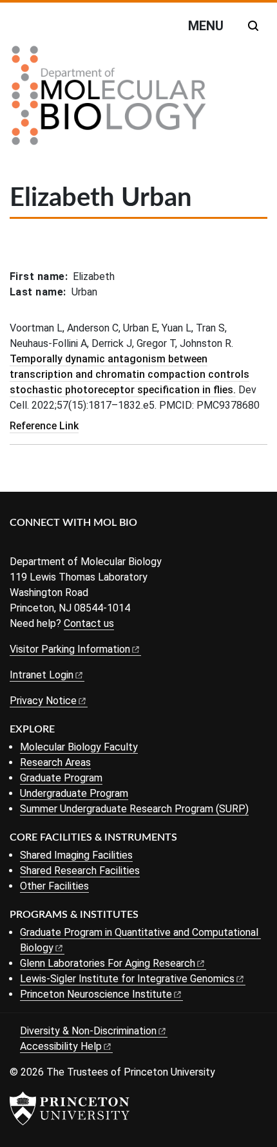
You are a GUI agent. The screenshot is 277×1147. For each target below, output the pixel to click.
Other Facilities (54, 886)
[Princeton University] (69, 1108)
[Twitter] (37, 544)
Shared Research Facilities (80, 870)
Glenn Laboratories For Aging (107, 963)
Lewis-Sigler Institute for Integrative (127, 979)
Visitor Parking (70, 649)
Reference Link (44, 426)
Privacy (43, 701)
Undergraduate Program (74, 793)
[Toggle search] (253, 26)
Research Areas (55, 762)
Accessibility (61, 1046)
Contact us (89, 623)
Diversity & (88, 1031)
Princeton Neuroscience (96, 994)
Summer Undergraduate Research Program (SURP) (134, 809)
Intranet (41, 675)
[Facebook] (18, 544)
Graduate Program (61, 778)
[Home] (109, 100)
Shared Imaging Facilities (76, 855)
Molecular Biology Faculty (79, 747)
